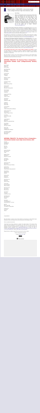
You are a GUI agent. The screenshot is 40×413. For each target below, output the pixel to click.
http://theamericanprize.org (28, 47)
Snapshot (18, 4)
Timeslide (22, 4)
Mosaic (12, 4)
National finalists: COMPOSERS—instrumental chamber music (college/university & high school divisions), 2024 (20, 9)
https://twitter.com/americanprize (21, 229)
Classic (2, 4)
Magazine (8, 4)
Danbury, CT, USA (22, 234)
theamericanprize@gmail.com (20, 25)
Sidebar (15, 4)
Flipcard (5, 4)
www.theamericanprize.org (22, 227)
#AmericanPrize (9, 32)
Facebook (27, 31)
